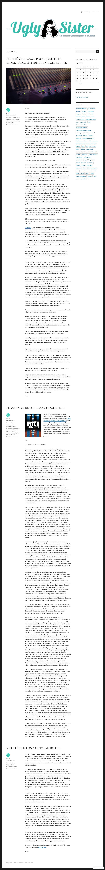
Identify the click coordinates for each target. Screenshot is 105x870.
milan (77, 149)
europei (92, 133)
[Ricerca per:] (86, 51)
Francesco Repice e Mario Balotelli (35, 408)
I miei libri (95, 12)
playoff (78, 165)
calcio (8, 425)
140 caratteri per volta (84, 92)
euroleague (79, 133)
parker (92, 160)
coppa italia (83, 122)
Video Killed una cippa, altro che (33, 748)
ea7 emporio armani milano (83, 130)
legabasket (93, 143)
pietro (8, 113)
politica (83, 165)
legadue (78, 146)
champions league (91, 119)
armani (78, 111)
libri (13, 429)
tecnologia (9, 122)
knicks (87, 143)
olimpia (78, 154)
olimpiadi (84, 154)
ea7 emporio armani (81, 127)
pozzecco (78, 168)
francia (85, 135)
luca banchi (92, 146)
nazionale (13, 433)
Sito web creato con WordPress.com (23, 862)
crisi (89, 122)
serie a (87, 173)
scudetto (94, 170)
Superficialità (16, 117)
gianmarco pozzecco (88, 138)
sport (12, 121)
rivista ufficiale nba (92, 168)
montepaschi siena (81, 152)
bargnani (78, 114)
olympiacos (79, 157)
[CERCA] (97, 51)
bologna (78, 116)
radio (9, 121)
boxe (83, 116)
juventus (95, 141)
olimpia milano (93, 154)
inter (11, 428)
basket (8, 119)
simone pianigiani (81, 176)
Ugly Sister (9, 862)
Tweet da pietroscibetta (82, 97)
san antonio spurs (85, 170)
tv (12, 122)
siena (92, 173)
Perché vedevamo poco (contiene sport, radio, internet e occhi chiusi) (36, 61)
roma (77, 170)
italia (14, 428)
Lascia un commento (12, 125)
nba (16, 119)
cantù (92, 116)
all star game (91, 108)
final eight (79, 135)
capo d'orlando (80, 119)
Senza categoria (10, 422)
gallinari (91, 135)
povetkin (89, 165)
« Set (80, 83)
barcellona (91, 111)
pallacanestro (87, 157)
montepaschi (89, 149)
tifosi (84, 179)
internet (12, 119)
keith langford (80, 143)
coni (77, 122)
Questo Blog (85, 12)
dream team (79, 125)
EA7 (85, 125)
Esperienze (9, 117)
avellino (84, 111)
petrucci (83, 162)
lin (87, 146)
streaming (17, 121)
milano (83, 149)
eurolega (86, 133)
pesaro (78, 162)
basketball (90, 114)
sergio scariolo (80, 173)
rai (14, 434)
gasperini (78, 138)
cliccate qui (42, 847)
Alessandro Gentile (81, 108)
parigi (12, 766)
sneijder (90, 176)
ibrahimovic (79, 141)
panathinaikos (80, 160)
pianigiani (90, 162)
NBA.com (28, 227)
